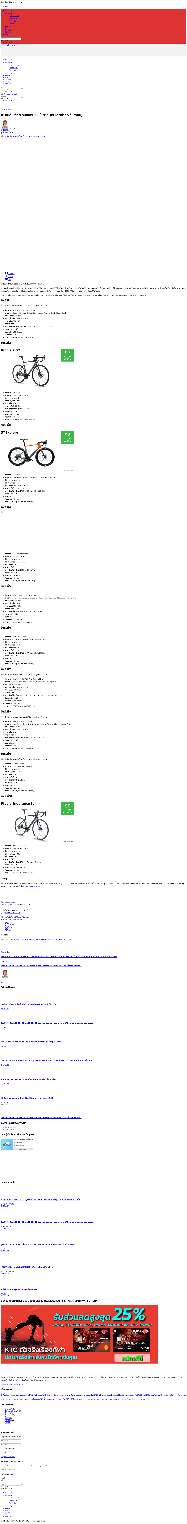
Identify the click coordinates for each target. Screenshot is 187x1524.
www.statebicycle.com (32, 886)
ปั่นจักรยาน (14, 18)
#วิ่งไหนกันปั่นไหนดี (8, 917)
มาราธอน (57, 1399)
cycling (16, 1395)
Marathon (49, 1395)
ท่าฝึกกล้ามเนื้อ (23, 1399)
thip (13, 128)
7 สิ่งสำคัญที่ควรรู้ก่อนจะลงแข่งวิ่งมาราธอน (19, 1289)
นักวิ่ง (43, 1399)
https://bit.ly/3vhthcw (11, 902)
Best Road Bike (17, 940)
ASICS (12, 1395)
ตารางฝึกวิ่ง (14, 1399)
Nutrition (58, 1395)
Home (3, 109)
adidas (7, 1395)
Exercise (20, 1395)
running (95, 1394)
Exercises (26, 1395)
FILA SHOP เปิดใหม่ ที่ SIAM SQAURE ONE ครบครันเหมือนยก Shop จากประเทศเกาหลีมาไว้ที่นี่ (40, 1199)
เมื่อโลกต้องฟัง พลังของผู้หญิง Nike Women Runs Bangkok (27, 1266)
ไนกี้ (149, 1399)
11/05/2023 (5, 1027)
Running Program (128, 1395)
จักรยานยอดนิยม (56, 940)
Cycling (8, 109)
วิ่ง (73, 1399)
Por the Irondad (8, 1271)
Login (7, 6)
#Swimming (19, 919)
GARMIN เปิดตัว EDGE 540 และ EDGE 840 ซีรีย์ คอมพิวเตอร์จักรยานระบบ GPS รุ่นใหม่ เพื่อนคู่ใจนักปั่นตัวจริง (47, 1022)
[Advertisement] (40, 51)
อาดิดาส (101, 1399)
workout (166, 1395)
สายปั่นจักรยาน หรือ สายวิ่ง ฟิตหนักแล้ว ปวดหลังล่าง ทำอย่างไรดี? (29, 1079)
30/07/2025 (5, 1009)
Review (7, 26)
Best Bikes (8, 940)
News (7, 28)
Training (8, 30)
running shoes (141, 1395)
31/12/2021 (5, 130)
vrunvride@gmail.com (16, 1384)
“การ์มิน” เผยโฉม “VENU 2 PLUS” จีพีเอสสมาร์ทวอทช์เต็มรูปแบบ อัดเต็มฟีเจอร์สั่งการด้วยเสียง (41, 1117)
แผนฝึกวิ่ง (116, 1399)
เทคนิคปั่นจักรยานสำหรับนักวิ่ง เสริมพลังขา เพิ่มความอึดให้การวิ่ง (28, 1004)
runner (88, 1395)
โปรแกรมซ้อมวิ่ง (125, 1399)
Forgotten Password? (8, 1457)
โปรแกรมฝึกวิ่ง (137, 1399)
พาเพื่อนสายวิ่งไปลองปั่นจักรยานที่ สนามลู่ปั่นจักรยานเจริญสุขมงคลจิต (31, 1041)
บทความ (8, 13)
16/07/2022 (5, 1084)
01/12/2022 (5, 1251)
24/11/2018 (5, 1273)
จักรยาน (37, 940)
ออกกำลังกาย (93, 1399)
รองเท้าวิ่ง (66, 1399)
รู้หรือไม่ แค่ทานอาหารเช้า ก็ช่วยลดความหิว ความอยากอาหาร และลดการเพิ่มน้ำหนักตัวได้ (38, 1244)
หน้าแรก (8, 10)
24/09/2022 (5, 1046)
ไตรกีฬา (13, 21)
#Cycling (4, 919)
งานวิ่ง (178, 1395)
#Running (25, 917)
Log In (3, 1478)
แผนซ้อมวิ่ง (108, 1399)
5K (3, 1394)
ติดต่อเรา (8, 34)
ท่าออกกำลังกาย (33, 1399)
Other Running (65, 1395)
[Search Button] (22, 88)
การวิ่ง (172, 1395)
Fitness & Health (11, 1411)
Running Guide (105, 1395)
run (84, 1395)
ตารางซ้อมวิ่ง (5, 1399)
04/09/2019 (5, 1296)
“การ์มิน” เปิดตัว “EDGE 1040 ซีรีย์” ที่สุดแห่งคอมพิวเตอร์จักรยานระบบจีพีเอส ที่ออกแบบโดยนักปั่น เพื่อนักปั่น (47, 1060)
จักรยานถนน (45, 940)
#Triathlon (11, 919)
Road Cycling (76, 1395)
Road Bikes (30, 940)
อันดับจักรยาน (68, 940)
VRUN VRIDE (8, 1204)
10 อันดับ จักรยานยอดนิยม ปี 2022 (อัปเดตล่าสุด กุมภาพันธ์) (27, 1098)
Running (8, 1417)
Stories (7, 32)
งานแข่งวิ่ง (183, 1395)
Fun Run (33, 1395)
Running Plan (116, 1395)
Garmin (40, 1395)
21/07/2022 (5, 1065)
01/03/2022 (5, 1102)
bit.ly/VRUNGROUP (12, 913)
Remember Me (8, 1448)
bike (24, 940)
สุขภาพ (12, 24)
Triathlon (8, 1423)
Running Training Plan (155, 1395)
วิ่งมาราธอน (14, 16)
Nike (54, 1395)
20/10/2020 (5, 1206)
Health (44, 1395)
